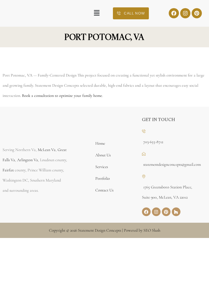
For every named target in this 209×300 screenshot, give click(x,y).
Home (100, 143)
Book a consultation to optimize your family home (62, 95)
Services (101, 166)
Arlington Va (27, 159)
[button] (97, 13)
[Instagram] (185, 13)
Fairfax (8, 170)
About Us (103, 155)
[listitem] (35, 170)
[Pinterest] (197, 13)
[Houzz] (176, 211)
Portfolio (102, 178)
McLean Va (47, 149)
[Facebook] (174, 13)
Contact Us (104, 190)
